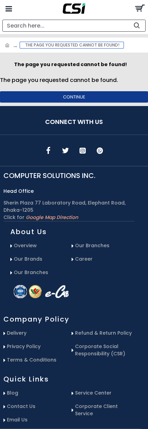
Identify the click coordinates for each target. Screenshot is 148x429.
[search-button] (136, 25)
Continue (74, 97)
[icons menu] (48, 150)
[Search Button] (139, 8)
